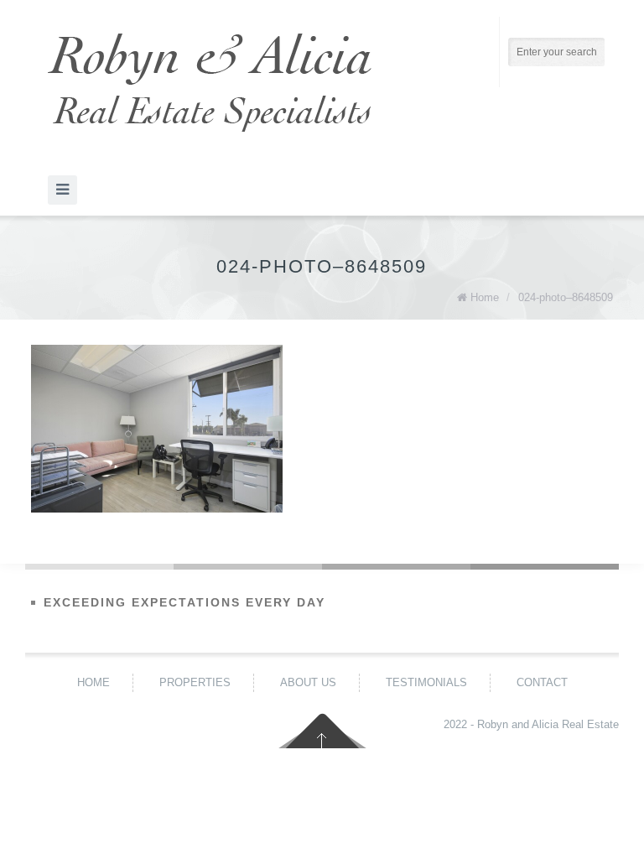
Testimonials (426, 682)
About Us (308, 682)
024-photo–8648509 (565, 297)
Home (484, 297)
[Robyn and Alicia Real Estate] (209, 83)
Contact (542, 682)
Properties (195, 682)
